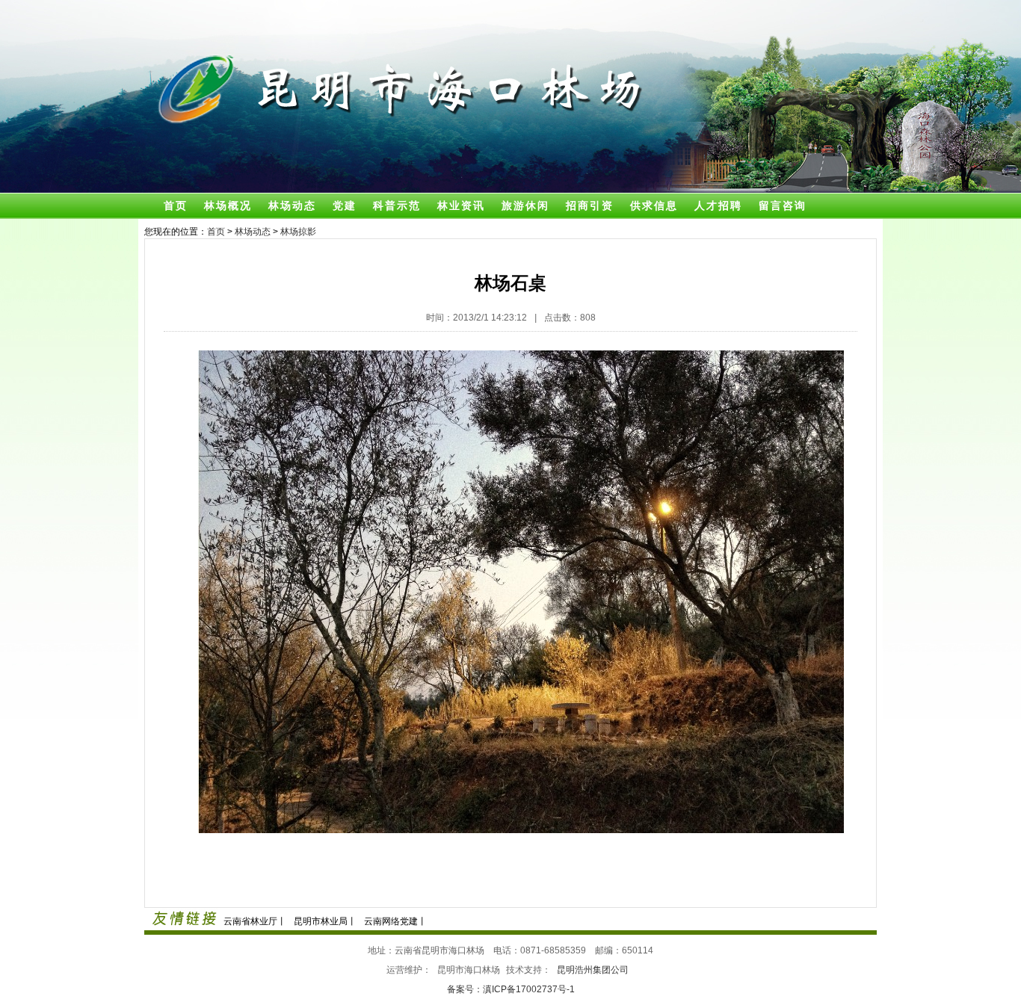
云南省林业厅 (250, 921)
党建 (345, 205)
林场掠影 (298, 231)
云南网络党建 (391, 921)
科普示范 (397, 205)
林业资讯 (461, 205)
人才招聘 (718, 205)
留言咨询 (782, 205)
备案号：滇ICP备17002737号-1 (511, 989)
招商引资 (590, 205)
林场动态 (292, 205)
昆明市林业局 (321, 921)
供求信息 (654, 205)
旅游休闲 (525, 205)
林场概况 (228, 205)
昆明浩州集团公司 (593, 970)
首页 (176, 205)
